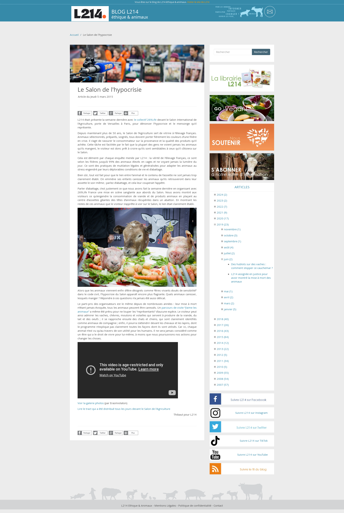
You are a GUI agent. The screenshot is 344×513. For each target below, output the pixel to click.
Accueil (74, 34)
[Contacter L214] (270, 11)
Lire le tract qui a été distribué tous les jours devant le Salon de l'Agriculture (124, 409)
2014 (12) (223, 343)
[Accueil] (90, 13)
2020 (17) (223, 218)
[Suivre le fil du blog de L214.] (242, 468)
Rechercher (261, 52)
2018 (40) (223, 319)
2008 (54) (223, 379)
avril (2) (228, 297)
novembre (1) (232, 229)
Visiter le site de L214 (198, 2)
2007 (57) (223, 384)
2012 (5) (222, 355)
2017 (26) (223, 325)
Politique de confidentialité (194, 505)
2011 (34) (223, 361)
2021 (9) (222, 212)
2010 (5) (222, 367)
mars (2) (229, 303)
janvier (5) (230, 309)
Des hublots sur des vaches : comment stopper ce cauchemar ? (252, 266)
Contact (218, 505)
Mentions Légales (165, 505)
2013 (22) (223, 349)
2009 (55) (223, 372)
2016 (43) (223, 331)
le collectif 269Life (145, 119)
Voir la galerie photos (91, 403)
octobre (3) (230, 235)
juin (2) (228, 259)
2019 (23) (223, 224)
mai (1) (228, 291)
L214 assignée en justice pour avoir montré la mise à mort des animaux (251, 277)
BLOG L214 (124, 11)
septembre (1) (232, 241)
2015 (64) (223, 337)
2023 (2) (222, 200)
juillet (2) (229, 253)
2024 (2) (222, 194)
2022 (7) (222, 206)
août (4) (228, 247)
